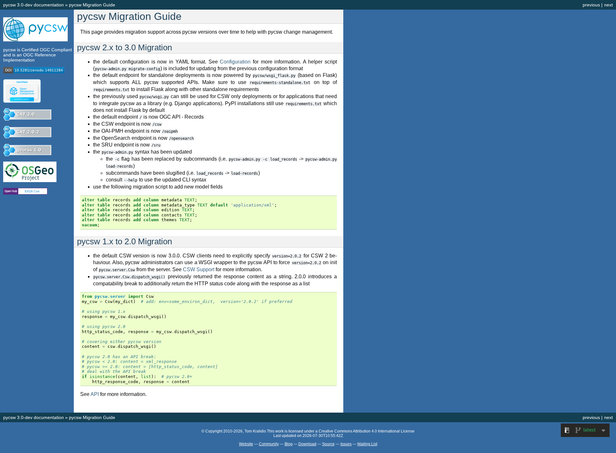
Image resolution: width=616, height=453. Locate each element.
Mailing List (367, 444)
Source (328, 444)
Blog (289, 444)
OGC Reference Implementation (29, 57)
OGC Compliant (56, 49)
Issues (346, 444)
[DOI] (33, 71)
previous (591, 4)
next (608, 4)
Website (246, 444)
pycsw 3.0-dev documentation (33, 4)
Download (307, 444)
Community (269, 444)
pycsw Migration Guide (92, 4)
